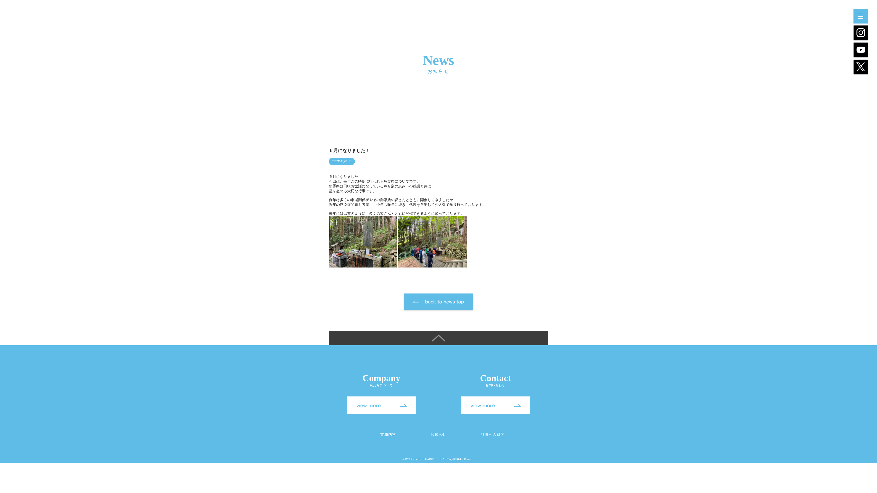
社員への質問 (493, 434)
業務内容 (388, 434)
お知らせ (438, 434)
